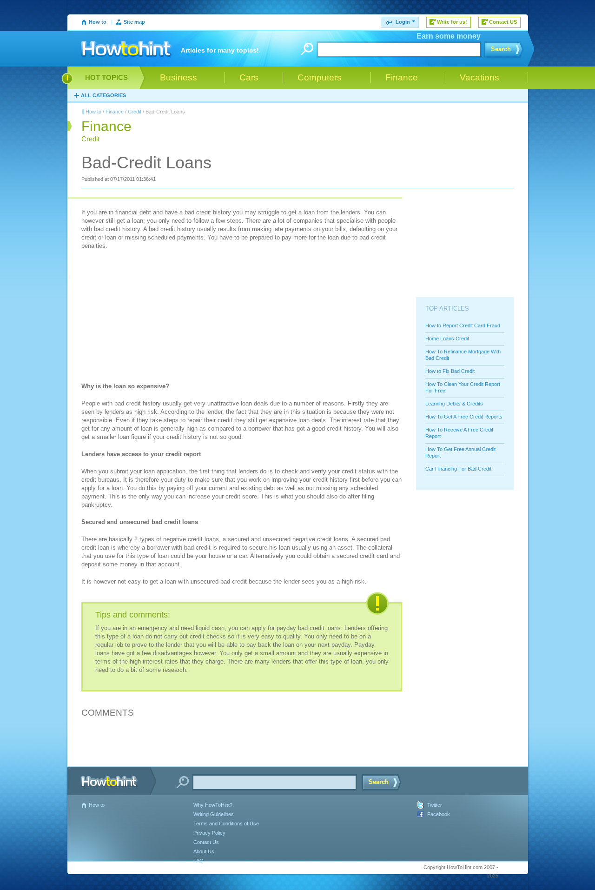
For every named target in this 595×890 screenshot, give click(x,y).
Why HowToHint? (212, 805)
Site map (134, 22)
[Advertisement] (151, 317)
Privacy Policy (209, 833)
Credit (134, 111)
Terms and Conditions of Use (226, 823)
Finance (115, 111)
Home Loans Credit (447, 338)
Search (501, 49)
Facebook (438, 814)
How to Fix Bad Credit (450, 371)
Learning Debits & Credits (454, 403)
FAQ (198, 860)
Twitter (434, 805)
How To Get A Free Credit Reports (463, 416)
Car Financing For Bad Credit (458, 469)
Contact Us (206, 842)
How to (97, 22)
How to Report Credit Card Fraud (462, 325)
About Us (203, 851)
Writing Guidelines (213, 814)
